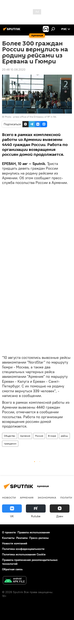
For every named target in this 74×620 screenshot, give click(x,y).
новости (9, 497)
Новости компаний (14, 543)
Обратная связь (12, 569)
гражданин (10, 443)
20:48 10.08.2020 (13, 69)
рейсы (64, 435)
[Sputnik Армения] (12, 30)
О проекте (9, 532)
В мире (52, 435)
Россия (39, 435)
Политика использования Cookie (24, 554)
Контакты (8, 538)
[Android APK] (15, 580)
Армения (25, 435)
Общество (9, 435)
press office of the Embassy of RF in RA (34, 116)
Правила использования (33, 532)
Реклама (22, 538)
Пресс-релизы (39, 538)
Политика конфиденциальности (23, 549)
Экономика (47, 497)
